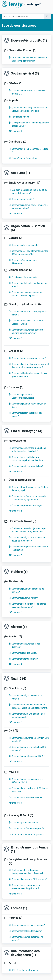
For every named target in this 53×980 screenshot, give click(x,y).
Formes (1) (19, 908)
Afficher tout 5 (15, 510)
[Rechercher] (47, 16)
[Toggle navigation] (4, 10)
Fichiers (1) (19, 572)
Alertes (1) (19, 627)
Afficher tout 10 (16, 213)
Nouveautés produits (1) (29, 40)
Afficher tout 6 (15, 338)
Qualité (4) (18, 678)
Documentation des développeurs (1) (25, 953)
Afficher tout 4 (15, 131)
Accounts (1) (20, 173)
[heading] (26, 50)
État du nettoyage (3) (26, 431)
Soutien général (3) (25, 73)
